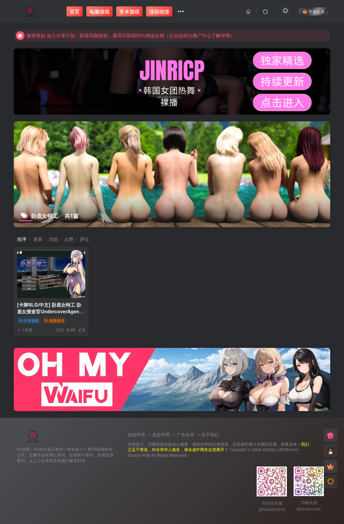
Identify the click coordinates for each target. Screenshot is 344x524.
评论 (84, 239)
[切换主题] (330, 481)
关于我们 (210, 434)
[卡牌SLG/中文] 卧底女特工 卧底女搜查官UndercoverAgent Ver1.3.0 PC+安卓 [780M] (49, 311)
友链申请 (136, 434)
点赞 (69, 239)
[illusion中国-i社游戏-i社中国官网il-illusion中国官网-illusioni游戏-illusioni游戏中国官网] (33, 436)
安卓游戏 (31, 320)
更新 (38, 239)
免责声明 (161, 434)
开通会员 (316, 11)
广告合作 (185, 434)
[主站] (330, 435)
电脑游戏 (56, 320)
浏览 (53, 239)
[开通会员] (330, 466)
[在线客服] (330, 450)
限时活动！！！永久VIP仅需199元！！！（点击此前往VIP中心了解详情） (104, 37)
